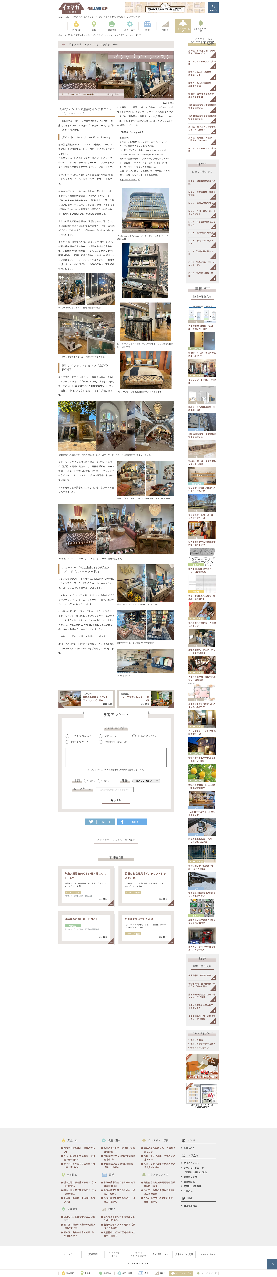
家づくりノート (191, 1163)
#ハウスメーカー (71, 929)
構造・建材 (196, 483)
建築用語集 (189, 1181)
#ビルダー (81, 929)
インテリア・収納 (73, 892)
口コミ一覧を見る (202, 172)
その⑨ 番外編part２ (68, 144)
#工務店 (88, 929)
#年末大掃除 (78, 896)
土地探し (196, 564)
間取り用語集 (190, 1205)
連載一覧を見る (202, 296)
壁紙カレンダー (191, 1177)
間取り (196, 321)
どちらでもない (147, 736)
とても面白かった (81, 736)
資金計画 (196, 591)
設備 (196, 429)
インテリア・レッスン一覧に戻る (116, 840)
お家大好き (189, 1148)
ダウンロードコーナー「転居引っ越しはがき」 (196, 1170)
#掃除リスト (88, 896)
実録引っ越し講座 (192, 1186)
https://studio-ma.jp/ (130, 179)
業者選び (73, 925)
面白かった (111, 736)
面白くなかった (80, 742)
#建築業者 (95, 929)
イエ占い (188, 1190)
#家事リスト (69, 896)
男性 (92, 780)
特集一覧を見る (202, 966)
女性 (106, 780)
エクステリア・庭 (196, 348)
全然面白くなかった (116, 742)
